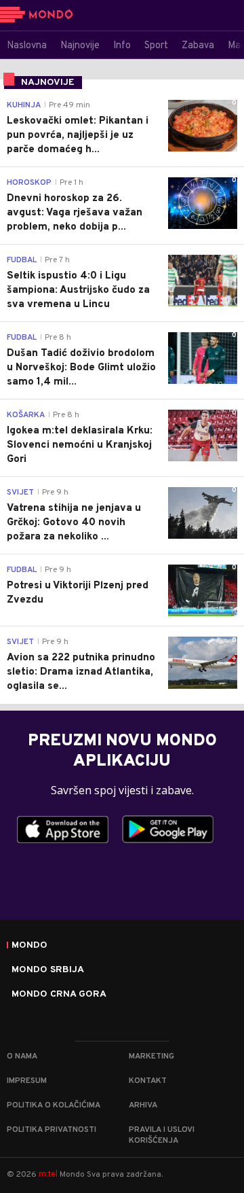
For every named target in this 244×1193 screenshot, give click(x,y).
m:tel (48, 1173)
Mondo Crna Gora (59, 994)
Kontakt (148, 1080)
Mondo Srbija (48, 970)
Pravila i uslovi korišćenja (162, 1135)
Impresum (27, 1080)
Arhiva (143, 1105)
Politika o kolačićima (53, 1105)
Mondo (29, 945)
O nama (22, 1056)
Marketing (151, 1056)
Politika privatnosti (51, 1129)
